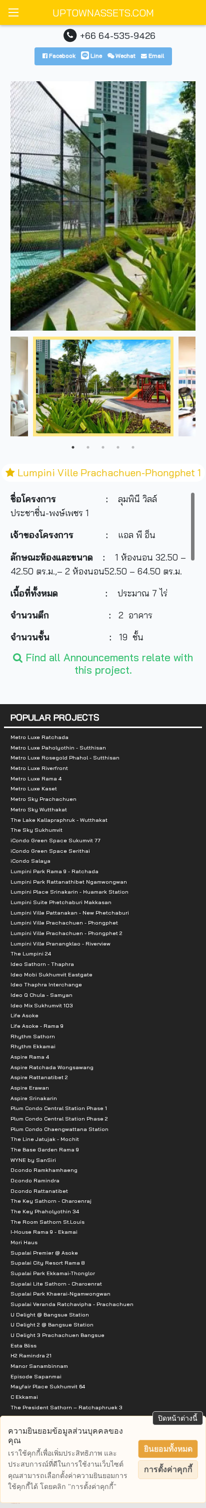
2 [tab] (88, 447)
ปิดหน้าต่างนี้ (178, 1418)
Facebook (62, 55)
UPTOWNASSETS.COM (103, 12)
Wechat (125, 55)
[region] (103, 566)
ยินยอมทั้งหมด (168, 1449)
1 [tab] (73, 447)
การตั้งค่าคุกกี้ (168, 1469)
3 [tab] (103, 447)
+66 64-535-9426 (118, 35)
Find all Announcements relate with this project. (107, 663)
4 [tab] (118, 447)
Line (95, 55)
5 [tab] (133, 447)
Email (155, 55)
